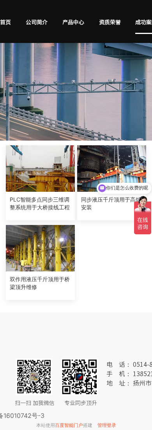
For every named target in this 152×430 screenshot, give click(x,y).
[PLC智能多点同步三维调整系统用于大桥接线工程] (40, 168)
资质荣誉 (110, 22)
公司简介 (37, 22)
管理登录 (106, 425)
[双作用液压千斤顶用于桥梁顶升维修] (40, 248)
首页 (5, 22)
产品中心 (73, 22)
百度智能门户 (69, 425)
